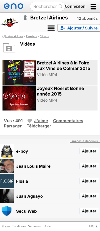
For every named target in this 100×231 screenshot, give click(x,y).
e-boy (22, 151)
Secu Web (26, 211)
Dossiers (31, 36)
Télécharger (39, 126)
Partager (13, 126)
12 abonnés (87, 18)
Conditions (19, 226)
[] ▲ (93, 226)
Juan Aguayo (29, 196)
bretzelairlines (14, 36)
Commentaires (68, 120)
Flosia (22, 181)
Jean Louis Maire (33, 166)
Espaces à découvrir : (85, 141)
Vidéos (44, 36)
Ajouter (89, 151)
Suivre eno (35, 226)
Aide (47, 226)
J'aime (41, 120)
